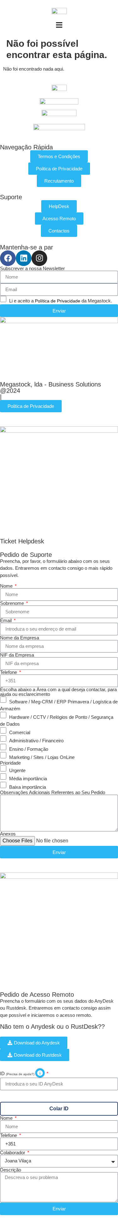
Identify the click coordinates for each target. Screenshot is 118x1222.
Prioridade (10, 762)
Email (6, 620)
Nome (7, 586)
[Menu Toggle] (59, 25)
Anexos (8, 833)
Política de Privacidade (57, 300)
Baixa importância (27, 786)
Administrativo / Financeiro (36, 740)
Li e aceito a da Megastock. (60, 300)
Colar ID (59, 1108)
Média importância (28, 778)
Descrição (10, 1169)
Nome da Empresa (19, 637)
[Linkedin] (23, 258)
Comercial (19, 732)
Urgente (17, 770)
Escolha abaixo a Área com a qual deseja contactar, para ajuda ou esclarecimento (58, 691)
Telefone (9, 672)
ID (17, 1073)
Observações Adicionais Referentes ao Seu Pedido (52, 792)
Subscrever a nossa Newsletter (32, 268)
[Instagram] (39, 258)
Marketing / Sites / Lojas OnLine (42, 757)
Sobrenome (12, 603)
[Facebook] (8, 258)
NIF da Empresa (17, 655)
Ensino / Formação (28, 748)
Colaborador (13, 1152)
